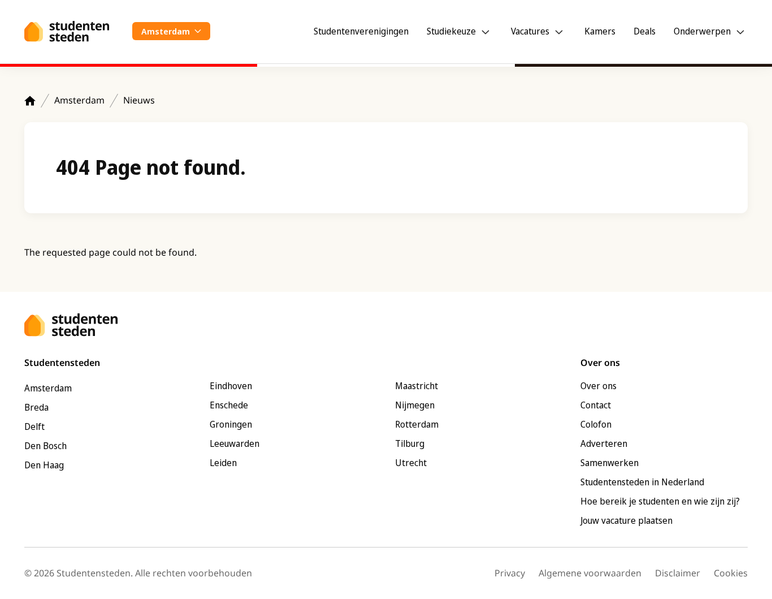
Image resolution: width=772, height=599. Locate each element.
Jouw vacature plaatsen (626, 520)
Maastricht (416, 386)
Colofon (595, 424)
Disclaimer (677, 573)
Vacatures (530, 31)
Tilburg (409, 443)
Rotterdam (417, 424)
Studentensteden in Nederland (642, 482)
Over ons (598, 386)
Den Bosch (45, 445)
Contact (595, 405)
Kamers (599, 31)
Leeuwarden (234, 443)
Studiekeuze (451, 31)
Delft (34, 426)
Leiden (223, 462)
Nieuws (139, 100)
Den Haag (44, 465)
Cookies (731, 573)
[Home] (30, 101)
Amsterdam (79, 100)
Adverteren (603, 443)
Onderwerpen (702, 31)
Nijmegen (415, 405)
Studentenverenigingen (361, 31)
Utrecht (411, 462)
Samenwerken (609, 462)
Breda (36, 407)
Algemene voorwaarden (590, 573)
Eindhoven (231, 386)
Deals (645, 31)
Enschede (229, 405)
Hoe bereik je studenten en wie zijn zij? (660, 501)
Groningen (231, 424)
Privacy (510, 573)
